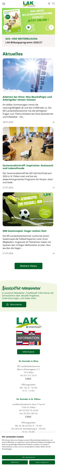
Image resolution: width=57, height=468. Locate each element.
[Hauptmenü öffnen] (3, 3)
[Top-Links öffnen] (48, 3)
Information (28, 351)
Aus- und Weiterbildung (21, 38)
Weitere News (28, 266)
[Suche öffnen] (53, 3)
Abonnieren (15, 304)
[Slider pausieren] (28, 27)
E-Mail (28, 378)
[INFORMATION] (28, 338)
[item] (5, 27)
